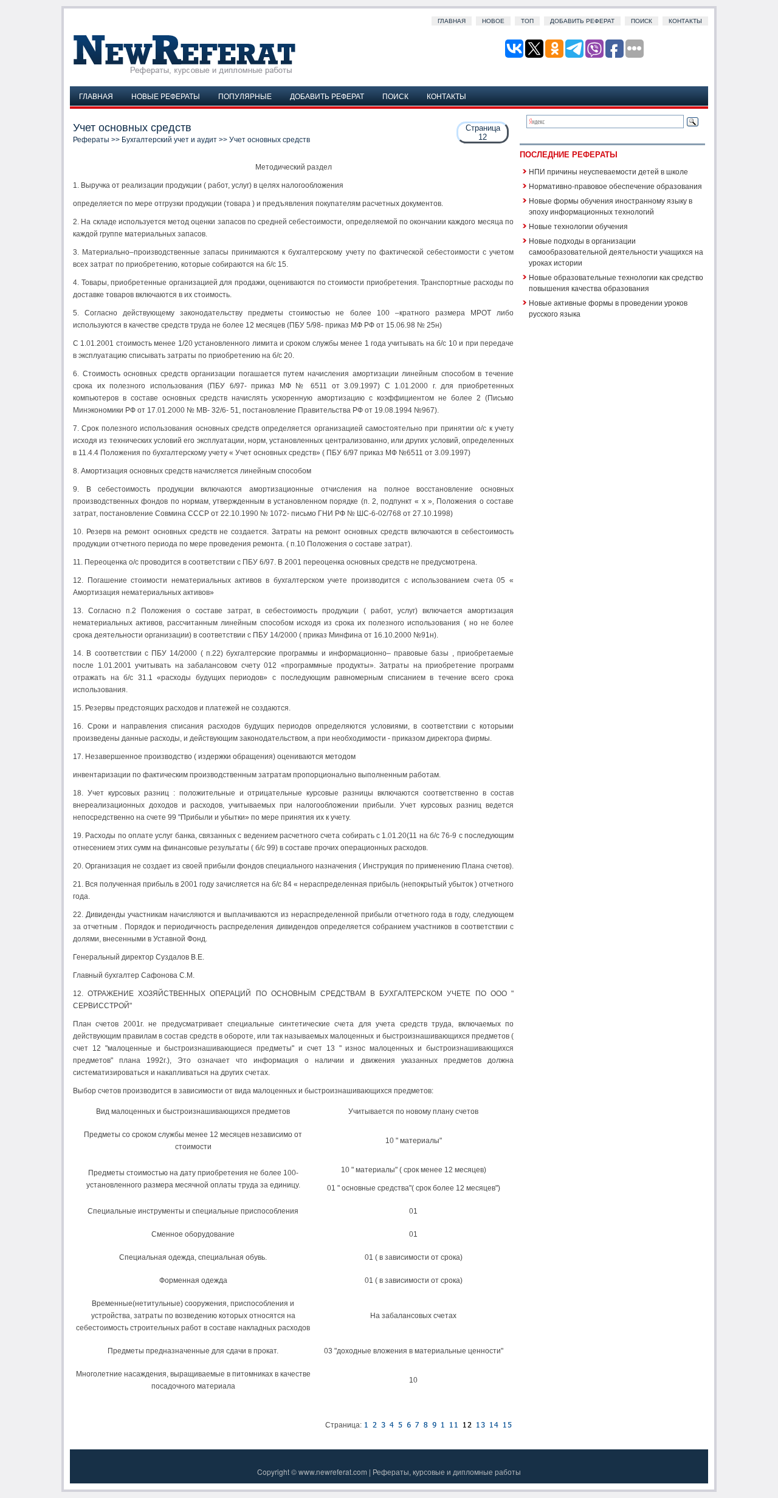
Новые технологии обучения (578, 226)
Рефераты (91, 140)
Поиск (641, 21)
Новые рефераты (165, 96)
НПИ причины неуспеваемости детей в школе (608, 171)
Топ (527, 21)
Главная (452, 21)
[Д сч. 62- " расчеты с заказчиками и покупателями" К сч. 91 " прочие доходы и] (400, 1425)
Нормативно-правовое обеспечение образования (615, 185)
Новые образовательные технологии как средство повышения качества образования (616, 282)
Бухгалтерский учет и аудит (169, 140)
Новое (493, 21)
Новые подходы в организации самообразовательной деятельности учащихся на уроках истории (616, 251)
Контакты (685, 21)
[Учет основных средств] (365, 1425)
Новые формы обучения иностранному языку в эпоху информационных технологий (610, 205)
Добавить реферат (582, 21)
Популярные (245, 96)
